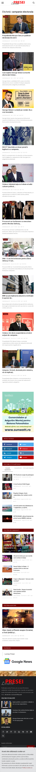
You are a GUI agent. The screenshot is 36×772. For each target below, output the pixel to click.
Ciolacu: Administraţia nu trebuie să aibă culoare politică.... (17, 185)
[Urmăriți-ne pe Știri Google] (18, 661)
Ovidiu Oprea (16, 499)
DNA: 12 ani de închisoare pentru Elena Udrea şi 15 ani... (16, 260)
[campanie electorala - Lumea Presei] (18, 3)
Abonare (30, 747)
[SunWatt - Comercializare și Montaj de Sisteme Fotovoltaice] (18, 412)
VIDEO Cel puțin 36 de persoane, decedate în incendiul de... (15, 631)
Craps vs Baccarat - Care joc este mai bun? (23, 580)
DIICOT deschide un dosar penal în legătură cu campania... (15, 148)
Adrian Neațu (6, 550)
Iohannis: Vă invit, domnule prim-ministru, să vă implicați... (17, 371)
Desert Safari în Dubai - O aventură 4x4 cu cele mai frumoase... (21, 568)
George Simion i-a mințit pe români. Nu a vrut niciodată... (17, 111)
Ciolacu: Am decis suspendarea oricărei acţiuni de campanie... (17, 334)
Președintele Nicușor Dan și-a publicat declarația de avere (16, 37)
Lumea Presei (10, 654)
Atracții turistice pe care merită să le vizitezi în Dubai (22, 557)
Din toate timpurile (28, 468)
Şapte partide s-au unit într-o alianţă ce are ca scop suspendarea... (23, 703)
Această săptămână (7, 469)
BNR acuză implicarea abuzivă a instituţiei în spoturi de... (17, 297)
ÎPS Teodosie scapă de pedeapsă (23, 475)
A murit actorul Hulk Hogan (21, 484)
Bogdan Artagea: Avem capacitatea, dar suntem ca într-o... (23, 495)
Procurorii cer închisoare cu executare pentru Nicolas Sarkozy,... (16, 222)
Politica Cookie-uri (27, 768)
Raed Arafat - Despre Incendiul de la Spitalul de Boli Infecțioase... (22, 591)
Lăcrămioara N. (6, 41)
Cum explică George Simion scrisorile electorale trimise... (16, 74)
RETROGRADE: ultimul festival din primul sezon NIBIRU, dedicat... (23, 517)
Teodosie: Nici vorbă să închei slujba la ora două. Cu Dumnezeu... (23, 711)
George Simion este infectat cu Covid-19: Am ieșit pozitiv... (23, 719)
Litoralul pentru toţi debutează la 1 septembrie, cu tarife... (23, 506)
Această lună (18, 468)
